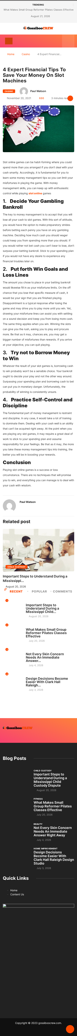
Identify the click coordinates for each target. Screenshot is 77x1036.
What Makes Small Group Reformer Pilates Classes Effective (39, 9)
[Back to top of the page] (70, 1029)
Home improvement (38, 675)
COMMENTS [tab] (62, 591)
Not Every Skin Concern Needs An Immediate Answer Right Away (53, 831)
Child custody (16, 567)
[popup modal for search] (68, 41)
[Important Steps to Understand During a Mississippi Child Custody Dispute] (16, 779)
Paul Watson (38, 91)
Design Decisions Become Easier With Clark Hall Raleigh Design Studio (54, 857)
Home (10, 54)
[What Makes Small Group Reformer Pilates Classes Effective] (16, 806)
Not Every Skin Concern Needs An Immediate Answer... (45, 657)
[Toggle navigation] (9, 41)
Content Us (17, 894)
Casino (26, 54)
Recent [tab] (16, 591)
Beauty (30, 650)
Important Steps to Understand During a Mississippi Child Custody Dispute (50, 779)
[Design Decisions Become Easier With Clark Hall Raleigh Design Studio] (16, 857)
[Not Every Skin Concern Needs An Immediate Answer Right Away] (16, 832)
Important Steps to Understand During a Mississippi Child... (42, 608)
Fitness (30, 626)
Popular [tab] (39, 591)
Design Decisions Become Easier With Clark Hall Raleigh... (47, 682)
